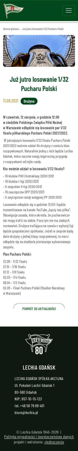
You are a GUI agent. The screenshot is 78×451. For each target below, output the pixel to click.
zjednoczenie (54, 441)
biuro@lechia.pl (26, 412)
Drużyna (29, 101)
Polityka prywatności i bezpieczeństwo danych (39, 436)
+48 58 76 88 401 (32, 405)
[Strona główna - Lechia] (13, 12)
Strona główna (11, 29)
